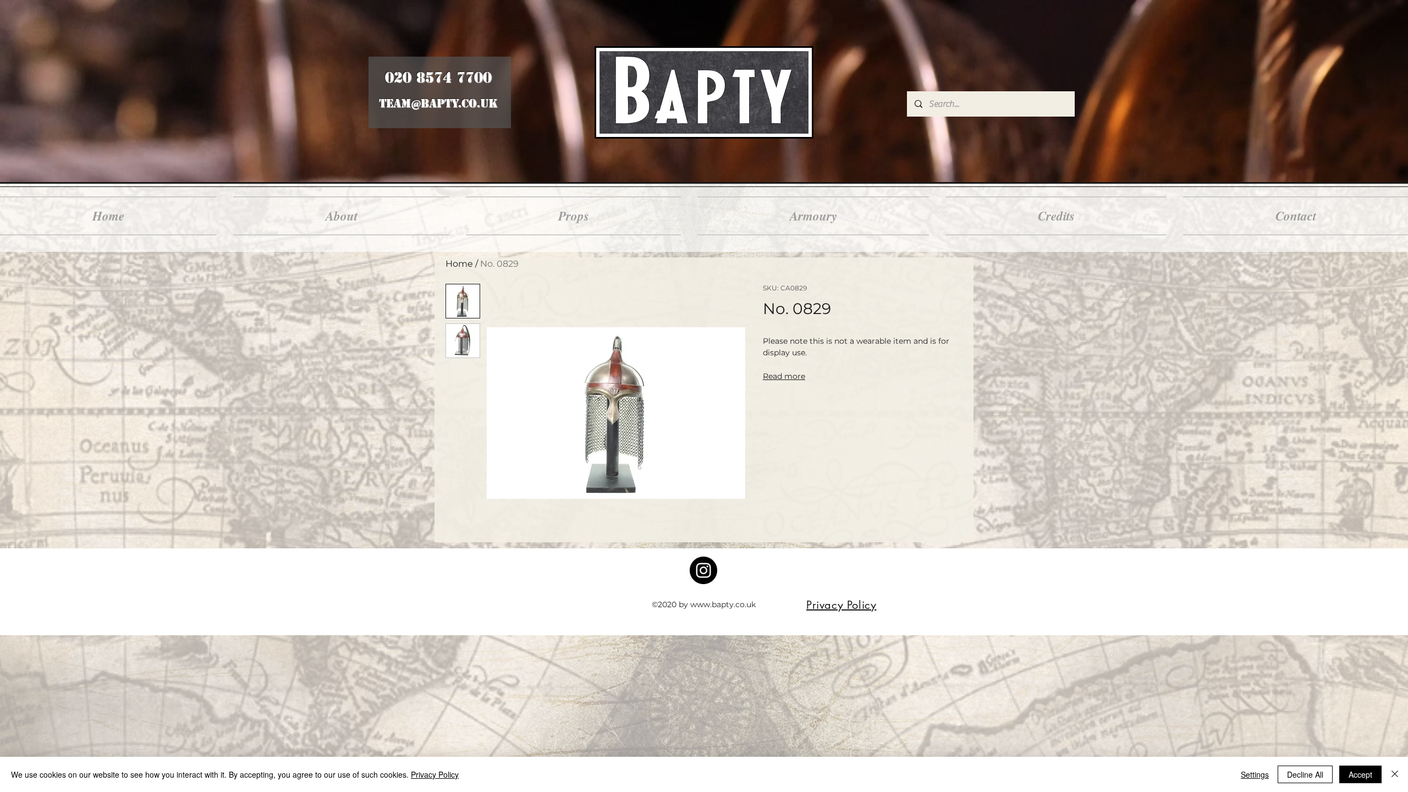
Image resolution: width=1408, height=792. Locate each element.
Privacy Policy (435, 774)
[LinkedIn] (703, 570)
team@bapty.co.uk (438, 103)
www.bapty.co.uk (723, 604)
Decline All (1305, 774)
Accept (1360, 774)
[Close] (1394, 774)
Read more (784, 376)
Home (459, 263)
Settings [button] (1255, 774)
